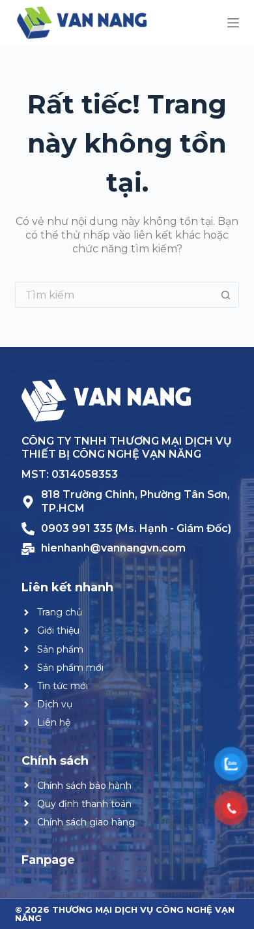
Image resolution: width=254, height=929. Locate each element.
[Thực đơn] (233, 23)
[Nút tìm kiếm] (226, 295)
